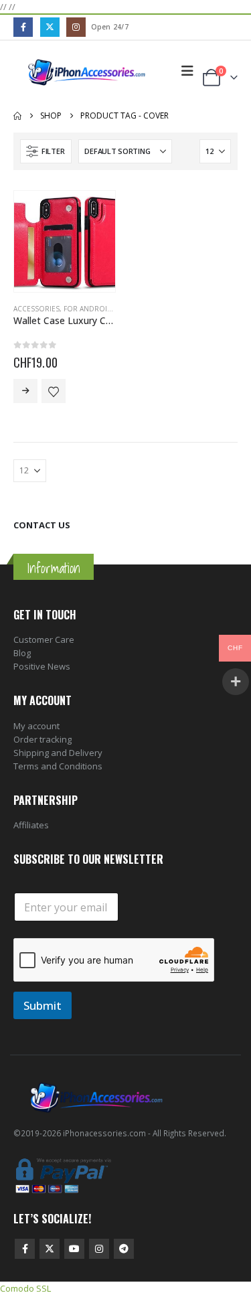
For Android (88, 308)
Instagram (99, 1249)
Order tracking (42, 739)
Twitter (49, 1249)
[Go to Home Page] (17, 116)
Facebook (25, 1249)
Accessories (36, 308)
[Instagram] (76, 27)
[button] (187, 71)
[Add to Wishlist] (53, 391)
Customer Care (43, 639)
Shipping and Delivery (57, 753)
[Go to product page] (64, 241)
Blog (22, 653)
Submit (42, 1005)
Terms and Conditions (57, 766)
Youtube (74, 1249)
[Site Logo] (87, 71)
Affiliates (31, 825)
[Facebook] (23, 27)
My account (36, 726)
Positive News (41, 666)
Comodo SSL (25, 1288)
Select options (25, 391)
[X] (50, 27)
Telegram (124, 1249)
